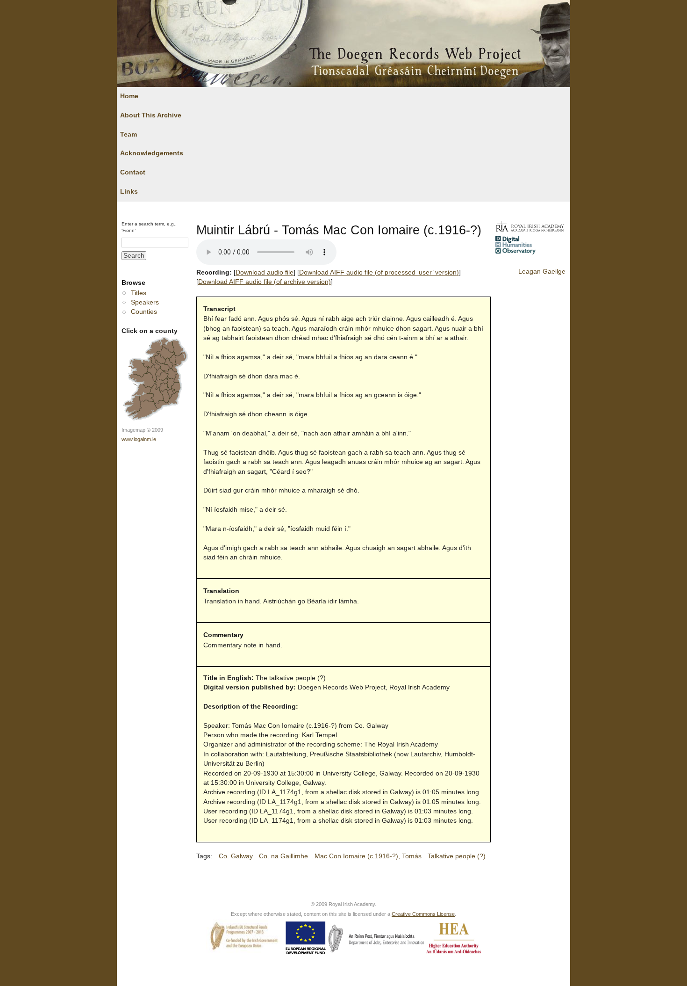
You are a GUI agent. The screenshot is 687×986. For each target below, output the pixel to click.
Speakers (145, 302)
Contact (132, 172)
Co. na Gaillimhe (283, 856)
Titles (138, 293)
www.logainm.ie (139, 439)
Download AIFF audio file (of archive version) (264, 281)
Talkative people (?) (457, 856)
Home (129, 96)
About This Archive (150, 115)
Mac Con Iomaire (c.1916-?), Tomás (368, 856)
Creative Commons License (423, 914)
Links (129, 191)
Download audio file (264, 272)
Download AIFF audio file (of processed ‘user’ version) (379, 272)
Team (128, 134)
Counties (144, 311)
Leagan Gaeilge (541, 271)
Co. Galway (236, 856)
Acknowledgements (151, 153)
